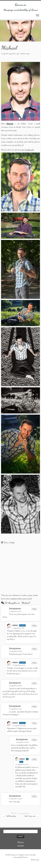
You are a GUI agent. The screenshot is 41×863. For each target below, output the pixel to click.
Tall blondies (9, 816)
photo (28, 54)
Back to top (35, 860)
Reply (34, 609)
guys (18, 54)
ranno (15, 625)
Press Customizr (30, 855)
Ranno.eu (20, 5)
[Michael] (20, 91)
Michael (23, 54)
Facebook (20, 845)
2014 (14, 54)
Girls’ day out (31, 816)
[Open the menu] (37, 15)
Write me (20, 842)
